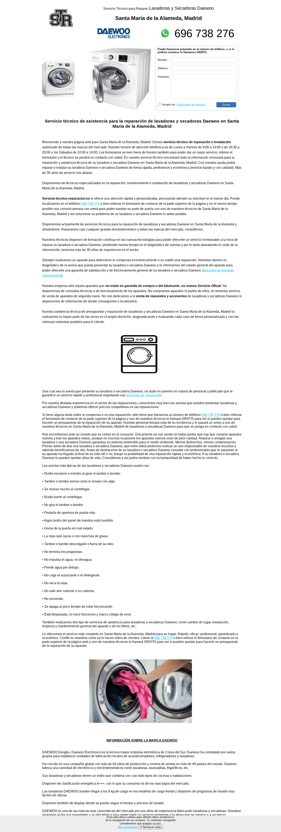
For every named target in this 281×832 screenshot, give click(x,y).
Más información (128, 827)
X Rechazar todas (150, 827)
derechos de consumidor (144, 395)
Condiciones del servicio (190, 104)
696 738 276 (204, 33)
